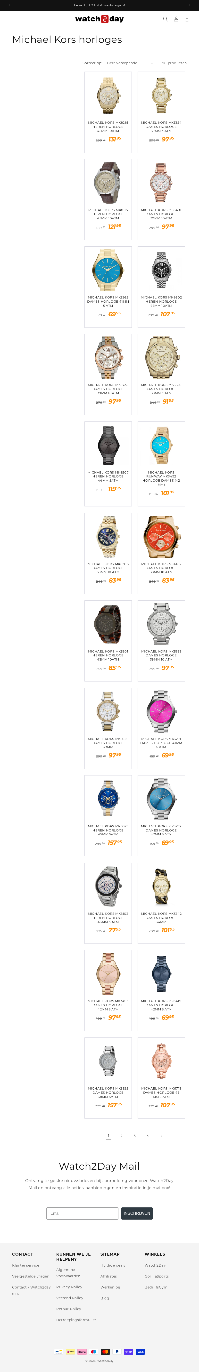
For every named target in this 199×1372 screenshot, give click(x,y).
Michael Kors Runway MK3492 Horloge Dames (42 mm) (161, 478)
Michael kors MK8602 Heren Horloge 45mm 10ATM (161, 301)
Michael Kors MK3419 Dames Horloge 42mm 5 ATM (161, 1005)
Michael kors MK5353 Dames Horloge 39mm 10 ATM (161, 655)
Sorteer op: (92, 63)
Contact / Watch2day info (31, 1290)
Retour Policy (68, 1309)
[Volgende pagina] (161, 1136)
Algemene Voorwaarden (68, 1273)
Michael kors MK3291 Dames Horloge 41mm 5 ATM (161, 743)
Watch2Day (155, 1265)
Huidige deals (112, 1265)
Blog (104, 1298)
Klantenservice (25, 1265)
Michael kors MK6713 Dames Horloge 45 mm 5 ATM (161, 1092)
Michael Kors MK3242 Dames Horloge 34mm (161, 918)
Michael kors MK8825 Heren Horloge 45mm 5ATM (108, 830)
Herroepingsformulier (76, 1320)
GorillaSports (157, 1276)
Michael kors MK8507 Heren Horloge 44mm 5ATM (108, 476)
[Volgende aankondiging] (189, 5)
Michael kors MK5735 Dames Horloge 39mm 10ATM (108, 389)
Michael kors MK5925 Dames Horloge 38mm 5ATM (108, 1092)
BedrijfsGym (156, 1287)
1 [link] (108, 1136)
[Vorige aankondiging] (9, 5)
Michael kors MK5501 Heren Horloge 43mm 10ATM (108, 655)
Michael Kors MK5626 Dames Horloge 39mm (108, 743)
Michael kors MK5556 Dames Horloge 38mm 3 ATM (161, 389)
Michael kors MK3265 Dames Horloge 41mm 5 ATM (108, 301)
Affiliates (108, 1276)
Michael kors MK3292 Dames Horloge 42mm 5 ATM (161, 830)
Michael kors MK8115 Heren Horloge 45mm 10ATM (108, 214)
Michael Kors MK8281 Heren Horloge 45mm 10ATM (108, 127)
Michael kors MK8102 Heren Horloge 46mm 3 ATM (108, 918)
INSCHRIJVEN (137, 1213)
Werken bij (110, 1287)
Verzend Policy (69, 1298)
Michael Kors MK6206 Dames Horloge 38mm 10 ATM (108, 568)
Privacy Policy (69, 1287)
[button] (10, 19)
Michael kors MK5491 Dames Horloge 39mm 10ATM (161, 214)
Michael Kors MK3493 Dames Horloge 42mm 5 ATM (108, 1005)
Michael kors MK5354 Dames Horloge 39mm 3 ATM (161, 127)
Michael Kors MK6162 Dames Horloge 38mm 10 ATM (161, 568)
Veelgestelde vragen (30, 1276)
